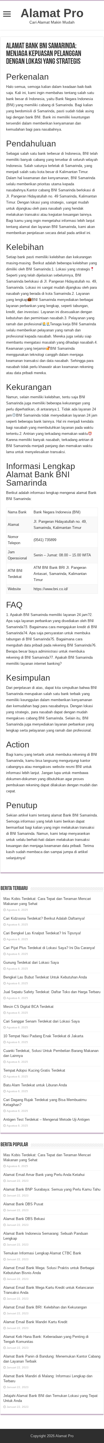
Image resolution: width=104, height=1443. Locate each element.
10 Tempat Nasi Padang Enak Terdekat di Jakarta (43, 1036)
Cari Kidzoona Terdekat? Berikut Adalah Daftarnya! (44, 918)
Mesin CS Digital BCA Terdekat (28, 1007)
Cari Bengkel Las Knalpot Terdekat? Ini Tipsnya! (42, 933)
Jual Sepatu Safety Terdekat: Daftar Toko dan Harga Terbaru (51, 992)
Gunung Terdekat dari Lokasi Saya (31, 962)
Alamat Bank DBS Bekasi (24, 1219)
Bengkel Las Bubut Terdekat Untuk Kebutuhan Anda (45, 977)
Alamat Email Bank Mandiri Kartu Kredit (35, 1322)
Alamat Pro (52, 13)
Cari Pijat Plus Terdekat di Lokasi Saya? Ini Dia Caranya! (49, 948)
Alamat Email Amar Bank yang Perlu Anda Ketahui (44, 1175)
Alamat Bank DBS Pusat (23, 1204)
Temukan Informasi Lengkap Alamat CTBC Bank (42, 1253)
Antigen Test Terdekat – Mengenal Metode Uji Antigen (46, 1119)
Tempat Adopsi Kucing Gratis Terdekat (34, 1070)
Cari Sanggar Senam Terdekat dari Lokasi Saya (41, 1021)
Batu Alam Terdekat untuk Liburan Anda (35, 1085)
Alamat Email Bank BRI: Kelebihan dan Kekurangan (45, 1307)
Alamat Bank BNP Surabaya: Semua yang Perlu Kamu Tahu (51, 1189)
